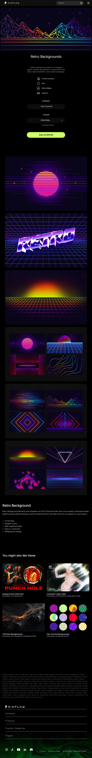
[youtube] (18, 750)
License (43, 751)
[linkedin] (25, 750)
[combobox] (69, 3)
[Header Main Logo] (12, 3)
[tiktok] (12, 750)
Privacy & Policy (54, 751)
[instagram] (6, 750)
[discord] (31, 750)
